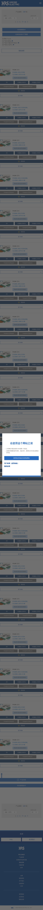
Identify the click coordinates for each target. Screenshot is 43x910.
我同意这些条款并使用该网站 (21, 458)
